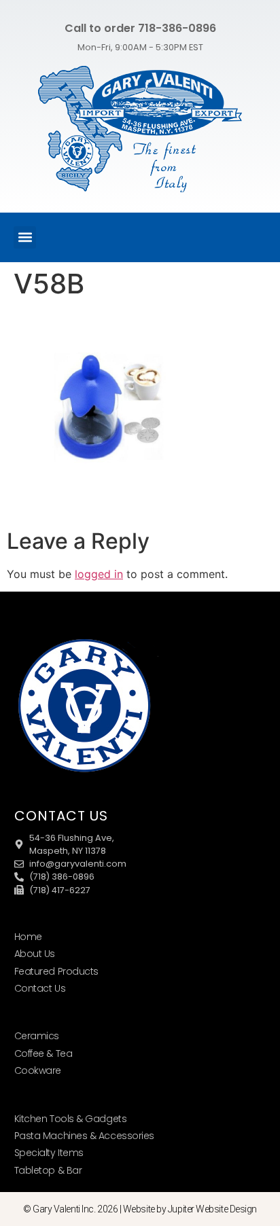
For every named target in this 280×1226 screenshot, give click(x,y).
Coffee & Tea (43, 1053)
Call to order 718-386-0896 (140, 28)
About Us (34, 953)
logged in (99, 574)
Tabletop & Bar (48, 1170)
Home (28, 936)
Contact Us (40, 988)
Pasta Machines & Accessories (84, 1135)
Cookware (37, 1070)
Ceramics (36, 1036)
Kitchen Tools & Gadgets (70, 1118)
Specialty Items (49, 1152)
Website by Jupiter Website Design (190, 1209)
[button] (25, 237)
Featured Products (56, 971)
